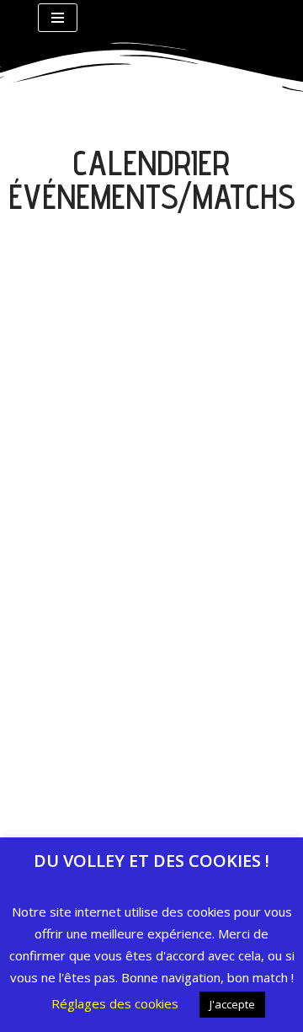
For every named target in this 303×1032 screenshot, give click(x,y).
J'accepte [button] (232, 1004)
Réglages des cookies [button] (114, 1003)
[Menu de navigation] (57, 17)
